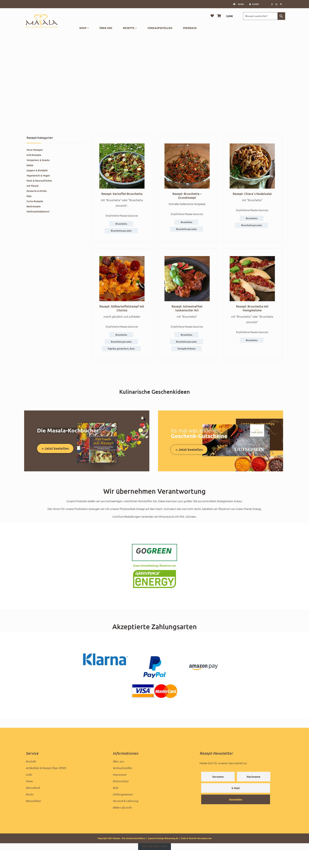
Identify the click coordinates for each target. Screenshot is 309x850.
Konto (29, 794)
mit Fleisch (33, 185)
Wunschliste (33, 801)
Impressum (119, 774)
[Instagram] (276, 4)
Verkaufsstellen (159, 28)
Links (29, 774)
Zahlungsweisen (123, 794)
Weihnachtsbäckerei (38, 211)
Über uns (105, 28)
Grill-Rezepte (34, 154)
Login (255, 4)
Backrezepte (34, 206)
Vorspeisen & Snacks (38, 160)
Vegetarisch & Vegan (38, 175)
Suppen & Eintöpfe (37, 170)
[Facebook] (271, 4)
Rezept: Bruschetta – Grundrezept (187, 196)
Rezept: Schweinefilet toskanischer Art (187, 308)
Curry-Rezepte (35, 201)
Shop (83, 28)
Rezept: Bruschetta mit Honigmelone (252, 308)
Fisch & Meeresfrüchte (39, 180)
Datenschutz (120, 781)
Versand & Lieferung (125, 801)
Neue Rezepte (35, 149)
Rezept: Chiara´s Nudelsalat (252, 194)
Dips (29, 196)
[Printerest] (280, 4)
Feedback (190, 28)
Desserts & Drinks (37, 190)
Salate (30, 165)
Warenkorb (33, 787)
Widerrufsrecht (122, 807)
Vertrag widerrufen (154, 846)
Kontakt (31, 761)
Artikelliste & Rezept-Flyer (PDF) (46, 768)
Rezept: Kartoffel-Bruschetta (121, 194)
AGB (115, 787)
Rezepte (129, 28)
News (29, 781)
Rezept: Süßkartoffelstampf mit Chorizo (121, 308)
